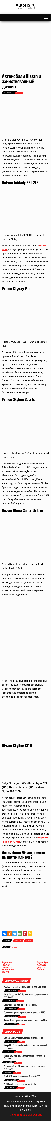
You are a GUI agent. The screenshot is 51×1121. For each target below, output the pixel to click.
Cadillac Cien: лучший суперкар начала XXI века (23, 1037)
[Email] (20, 933)
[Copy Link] (30, 933)
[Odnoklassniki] (9, 933)
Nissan (15, 947)
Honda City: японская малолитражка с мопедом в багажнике (24, 1057)
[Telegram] (14, 933)
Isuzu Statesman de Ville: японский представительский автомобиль (26, 996)
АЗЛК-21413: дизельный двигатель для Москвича (25, 986)
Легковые (18, 940)
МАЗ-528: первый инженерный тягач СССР (22, 1076)
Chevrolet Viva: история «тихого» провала (21, 1004)
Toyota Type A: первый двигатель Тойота (43, 966)
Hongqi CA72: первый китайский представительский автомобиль (25, 1047)
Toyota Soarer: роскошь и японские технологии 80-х (25, 1020)
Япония (28, 940)
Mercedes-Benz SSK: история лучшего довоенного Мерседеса (25, 1067)
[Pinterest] (25, 933)
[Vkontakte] (4, 933)
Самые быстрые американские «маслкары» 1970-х (25, 1012)
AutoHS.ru (26, 5)
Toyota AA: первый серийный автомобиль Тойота (8, 967)
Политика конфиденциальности (25, 1114)
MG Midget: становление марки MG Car (20, 1084)
